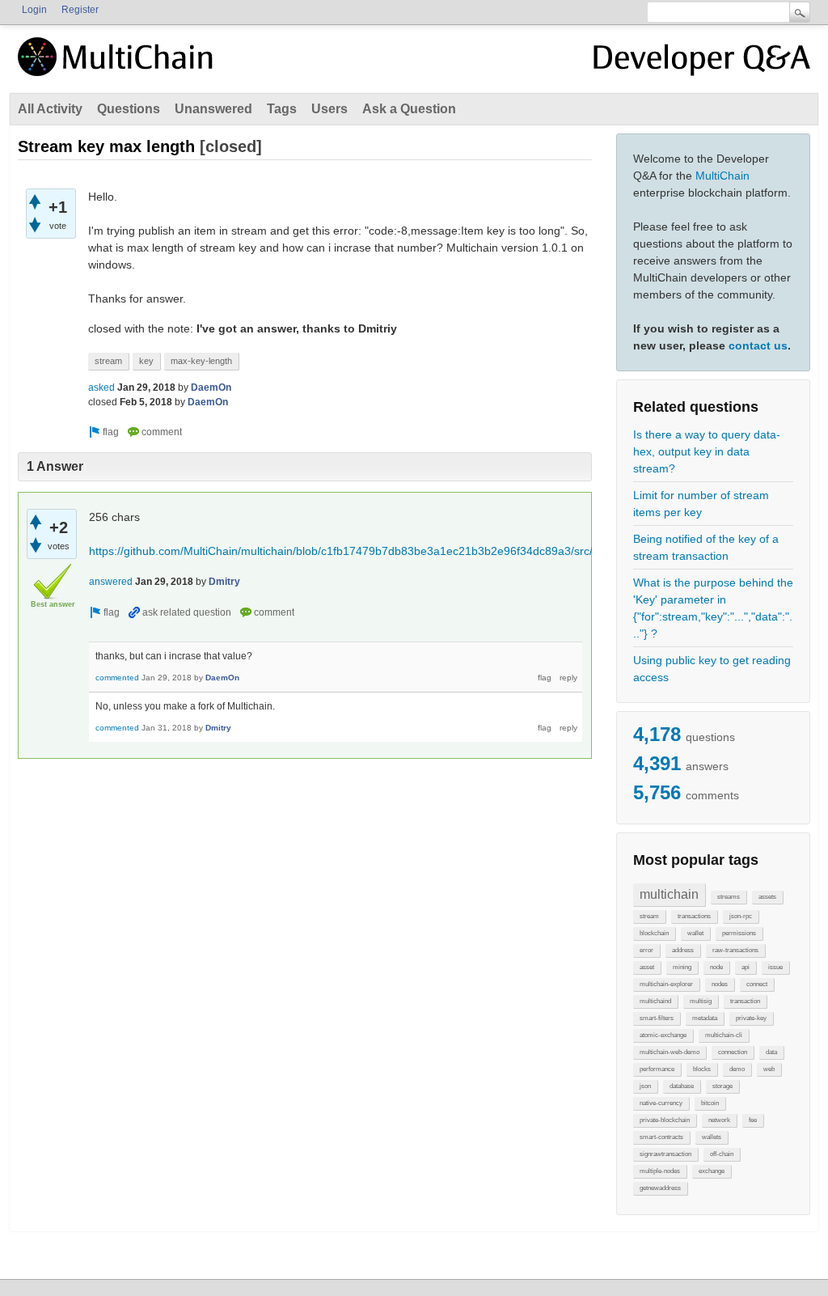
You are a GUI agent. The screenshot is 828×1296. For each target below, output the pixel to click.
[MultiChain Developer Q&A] (702, 63)
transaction (745, 1001)
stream (649, 916)
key (146, 361)
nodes (720, 984)
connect (756, 984)
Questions (128, 109)
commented (117, 677)
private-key (751, 1018)
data (771, 1052)
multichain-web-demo (669, 1052)
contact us (758, 345)
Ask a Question (409, 109)
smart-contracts (661, 1137)
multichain (669, 894)
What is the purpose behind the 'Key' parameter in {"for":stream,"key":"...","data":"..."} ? (713, 608)
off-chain (721, 1154)
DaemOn (211, 387)
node (716, 967)
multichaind (655, 1001)
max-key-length (201, 361)
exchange (711, 1171)
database (682, 1086)
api (745, 967)
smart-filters (657, 1018)
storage (722, 1086)
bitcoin (710, 1103)
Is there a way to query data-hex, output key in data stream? (706, 451)
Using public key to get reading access (712, 669)
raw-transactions (735, 950)
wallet (695, 933)
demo (737, 1069)
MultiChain (722, 175)
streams (728, 896)
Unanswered (213, 109)
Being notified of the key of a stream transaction (706, 547)
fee (753, 1120)
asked (101, 387)
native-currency (661, 1103)
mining (682, 967)
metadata (704, 1018)
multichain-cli (723, 1035)
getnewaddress (660, 1188)
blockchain (654, 933)
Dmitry (224, 581)
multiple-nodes (660, 1171)
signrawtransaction (665, 1154)
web (769, 1069)
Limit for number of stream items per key (701, 504)
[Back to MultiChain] (118, 66)
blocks (702, 1069)
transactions (694, 916)
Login (34, 9)
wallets (711, 1137)
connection (732, 1052)
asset (647, 967)
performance (657, 1069)
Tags (282, 109)
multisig (701, 1001)
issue (775, 967)
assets (767, 896)
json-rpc (740, 916)
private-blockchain (665, 1120)
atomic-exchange (663, 1035)
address (683, 950)
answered (111, 581)
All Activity (50, 109)
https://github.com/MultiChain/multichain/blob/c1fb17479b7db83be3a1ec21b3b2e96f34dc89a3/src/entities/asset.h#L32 (392, 550)
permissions (739, 933)
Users (329, 109)
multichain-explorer (666, 984)
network (719, 1120)
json (645, 1086)
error (646, 950)
